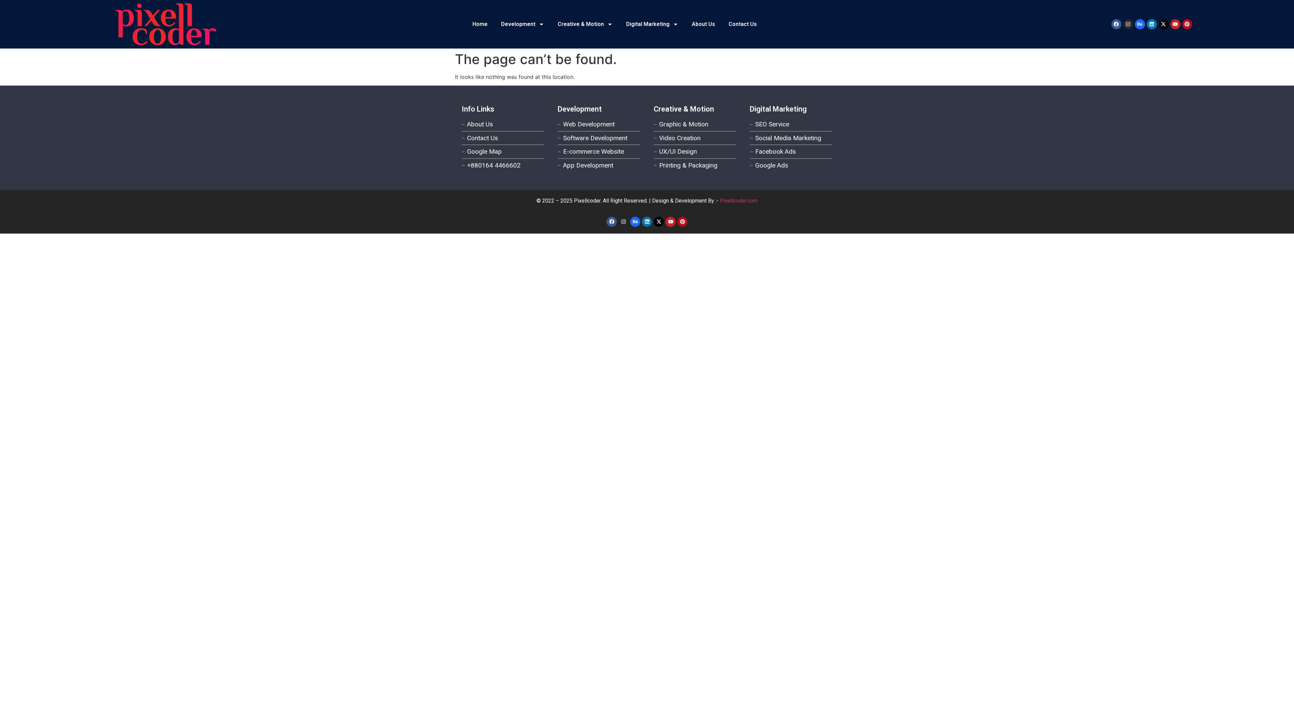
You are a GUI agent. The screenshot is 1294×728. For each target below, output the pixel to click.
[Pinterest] (1187, 24)
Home (480, 24)
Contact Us (743, 24)
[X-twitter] (1164, 24)
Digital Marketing (648, 24)
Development (518, 24)
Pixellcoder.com (739, 201)
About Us (703, 24)
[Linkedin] (1152, 24)
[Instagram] (1128, 24)
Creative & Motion (581, 24)
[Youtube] (1175, 24)
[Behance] (1140, 24)
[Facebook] (1116, 24)
